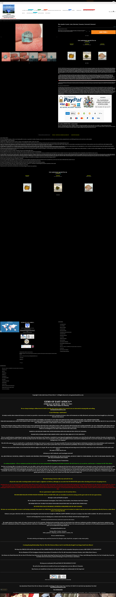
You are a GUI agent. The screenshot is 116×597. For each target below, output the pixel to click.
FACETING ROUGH (44, 10)
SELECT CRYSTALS (62, 340)
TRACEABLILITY (4, 376)
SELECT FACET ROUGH (63, 330)
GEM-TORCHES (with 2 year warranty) (32, 12)
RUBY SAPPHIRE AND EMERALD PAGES (65, 343)
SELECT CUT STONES (63, 327)
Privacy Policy (75, 592)
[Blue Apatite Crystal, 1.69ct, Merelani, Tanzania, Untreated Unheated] (6, 57)
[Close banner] (115, 0)
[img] (87, 41)
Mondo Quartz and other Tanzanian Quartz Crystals (54, 10)
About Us (86, 592)
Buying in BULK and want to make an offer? (8, 387)
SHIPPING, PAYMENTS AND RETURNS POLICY (8, 385)
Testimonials (59, 592)
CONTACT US (4, 374)
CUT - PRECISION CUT (37, 10)
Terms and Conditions (81, 592)
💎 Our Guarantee (4, 589)
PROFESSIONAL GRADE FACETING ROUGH (65, 332)
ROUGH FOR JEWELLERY (63, 335)
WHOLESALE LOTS (79, 10)
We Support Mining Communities (64, 351)
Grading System (103, 592)
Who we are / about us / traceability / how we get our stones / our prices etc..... (71, 346)
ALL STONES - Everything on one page (27, 10)
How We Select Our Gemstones (64, 349)
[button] (86, 63)
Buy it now (87, 35)
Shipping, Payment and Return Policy (67, 592)
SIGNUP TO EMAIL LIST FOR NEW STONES (89, 10)
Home (1, 20)
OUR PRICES (3, 379)
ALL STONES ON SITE (63, 324)
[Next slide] (57, 37)
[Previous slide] (1, 37)
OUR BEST (73, 10)
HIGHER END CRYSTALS (63, 338)
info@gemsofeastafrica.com (58, 409)
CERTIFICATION (4, 382)
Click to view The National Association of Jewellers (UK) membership (58, 579)
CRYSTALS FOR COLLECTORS (67, 10)
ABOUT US (3, 371)
